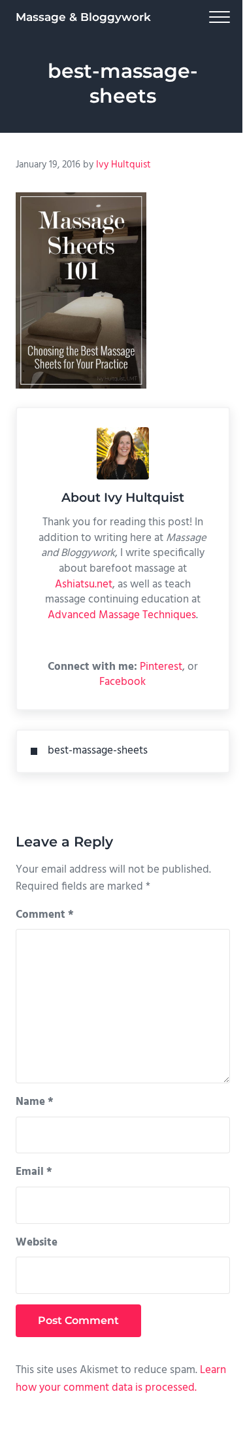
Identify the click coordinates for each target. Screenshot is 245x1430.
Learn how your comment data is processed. (121, 1379)
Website (36, 1242)
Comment (45, 915)
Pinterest (161, 667)
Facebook (122, 682)
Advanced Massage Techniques (122, 615)
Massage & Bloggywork (83, 17)
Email (34, 1172)
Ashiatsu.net (83, 584)
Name (35, 1102)
